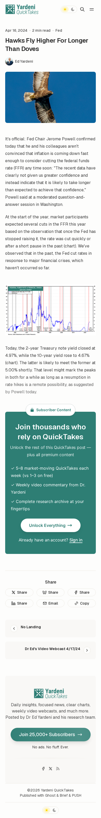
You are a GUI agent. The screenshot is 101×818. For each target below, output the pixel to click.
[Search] (82, 9)
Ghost (50, 795)
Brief (64, 795)
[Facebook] (43, 769)
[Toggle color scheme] (69, 9)
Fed (58, 30)
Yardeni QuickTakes (57, 790)
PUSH (76, 795)
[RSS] (58, 769)
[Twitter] (50, 769)
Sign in (76, 539)
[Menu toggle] (92, 9)
